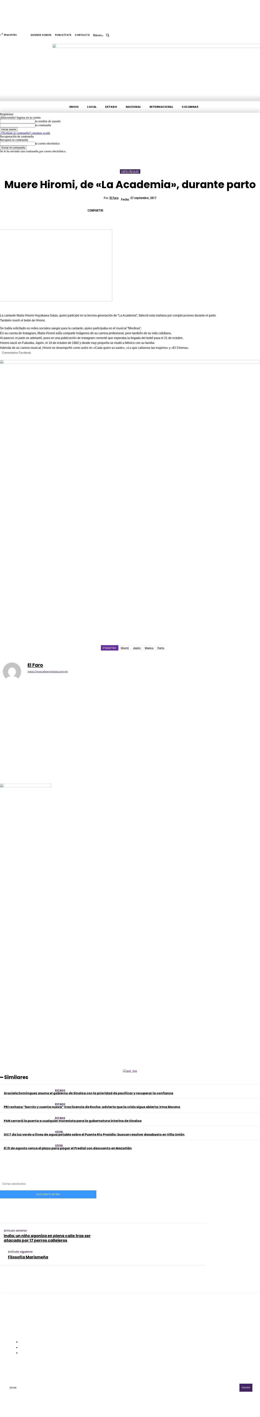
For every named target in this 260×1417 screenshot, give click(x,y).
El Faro (114, 198)
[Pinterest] (138, 209)
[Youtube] (77, 1369)
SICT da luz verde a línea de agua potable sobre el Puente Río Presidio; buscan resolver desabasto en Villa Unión (94, 1134)
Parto (161, 648)
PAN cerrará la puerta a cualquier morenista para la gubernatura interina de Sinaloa (73, 1121)
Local (59, 1131)
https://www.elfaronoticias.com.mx (48, 671)
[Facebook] (111, 209)
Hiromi (125, 648)
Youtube (88, 1369)
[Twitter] (124, 209)
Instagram (47, 1369)
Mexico (149, 648)
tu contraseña (43, 125)
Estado (60, 1090)
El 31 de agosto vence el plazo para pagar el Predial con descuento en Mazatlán (68, 1148)
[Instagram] (36, 1369)
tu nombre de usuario (48, 121)
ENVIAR (246, 1387)
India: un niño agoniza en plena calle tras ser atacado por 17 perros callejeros (47, 1238)
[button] (102, 35)
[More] (166, 209)
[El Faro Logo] (24, 69)
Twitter (68, 1369)
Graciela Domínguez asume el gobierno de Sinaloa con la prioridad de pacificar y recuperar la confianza (88, 1093)
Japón (137, 648)
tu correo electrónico (47, 143)
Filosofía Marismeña (28, 1257)
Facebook (25, 1369)
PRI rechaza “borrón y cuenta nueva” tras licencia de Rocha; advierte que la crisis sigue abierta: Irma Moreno (92, 1107)
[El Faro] (14, 671)
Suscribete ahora (48, 1194)
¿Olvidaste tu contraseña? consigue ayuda (25, 133)
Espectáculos (130, 171)
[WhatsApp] (152, 209)
